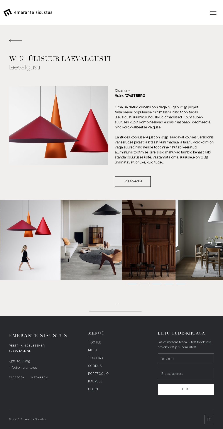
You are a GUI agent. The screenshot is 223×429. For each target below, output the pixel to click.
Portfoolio (98, 373)
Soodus (94, 366)
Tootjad (95, 358)
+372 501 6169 (19, 361)
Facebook (17, 377)
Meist (93, 350)
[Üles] (209, 419)
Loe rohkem (133, 181)
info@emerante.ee (23, 368)
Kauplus (95, 381)
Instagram (39, 377)
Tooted (94, 342)
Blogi (93, 389)
